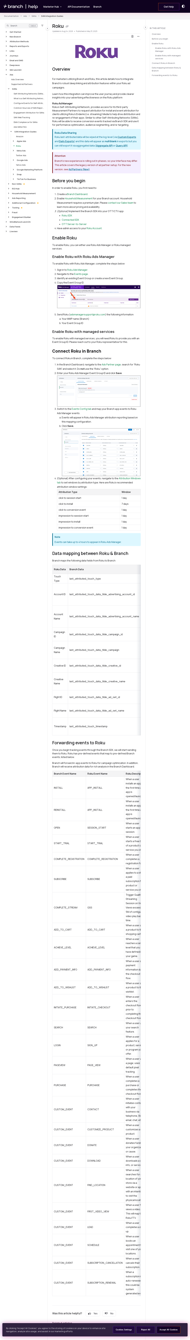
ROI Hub (16, 188)
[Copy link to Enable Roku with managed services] (119, 331)
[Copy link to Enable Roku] (81, 238)
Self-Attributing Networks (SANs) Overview (29, 93)
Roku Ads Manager (77, 269)
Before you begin (160, 38)
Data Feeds (15, 226)
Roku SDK (67, 215)
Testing (15, 207)
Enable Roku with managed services (167, 57)
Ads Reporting (19, 198)
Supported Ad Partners (21, 84)
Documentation (11, 16)
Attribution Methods (19, 41)
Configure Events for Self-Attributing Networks (29, 103)
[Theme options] (184, 6)
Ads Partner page (111, 364)
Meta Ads (21, 150)
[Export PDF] (132, 36)
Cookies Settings (124, 1330)
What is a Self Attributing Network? (29, 98)
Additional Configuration (23, 203)
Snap (19, 174)
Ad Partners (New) (79, 169)
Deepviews (15, 65)
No (111, 1313)
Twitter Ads (21, 155)
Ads (25, 16)
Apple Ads (21, 141)
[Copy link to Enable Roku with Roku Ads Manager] (119, 257)
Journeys (14, 55)
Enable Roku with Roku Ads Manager (168, 49)
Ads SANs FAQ (20, 127)
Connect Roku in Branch (163, 63)
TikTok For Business (26, 179)
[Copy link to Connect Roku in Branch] (106, 351)
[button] (21, 25)
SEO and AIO (16, 70)
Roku (18, 146)
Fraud (14, 212)
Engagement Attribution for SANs (29, 112)
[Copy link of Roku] (67, 26)
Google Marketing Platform (29, 169)
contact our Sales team (120, 202)
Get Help (169, 6)
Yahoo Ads (21, 165)
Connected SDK (70, 219)
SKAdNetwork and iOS (20, 222)
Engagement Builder (21, 217)
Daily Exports (66, 141)
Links (12, 51)
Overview (156, 34)
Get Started (15, 32)
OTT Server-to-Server (74, 224)
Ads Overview (17, 79)
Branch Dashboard (77, 194)
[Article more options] (138, 36)
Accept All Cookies (169, 1330)
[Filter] (42, 25)
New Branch (15, 36)
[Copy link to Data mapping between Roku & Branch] (133, 553)
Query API (121, 145)
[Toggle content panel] (145, 27)
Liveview (14, 231)
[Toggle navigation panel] (47, 28)
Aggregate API (104, 145)
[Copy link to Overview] (75, 69)
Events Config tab (81, 409)
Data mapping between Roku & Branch (166, 69)
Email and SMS (16, 60)
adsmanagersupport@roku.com (87, 314)
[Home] (21, 6)
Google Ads (22, 160)
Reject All (145, 1330)
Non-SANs (17, 184)
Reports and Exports (19, 46)
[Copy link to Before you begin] (90, 181)
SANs (34, 16)
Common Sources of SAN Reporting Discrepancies (29, 108)
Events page (81, 274)
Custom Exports (127, 137)
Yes (96, 1313)
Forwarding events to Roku (164, 75)
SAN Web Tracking (22, 117)
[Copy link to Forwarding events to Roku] (110, 743)
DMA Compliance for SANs (25, 122)
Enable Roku (157, 43)
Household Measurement (24, 193)
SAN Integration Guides (52, 16)
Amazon (19, 136)
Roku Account (94, 228)
